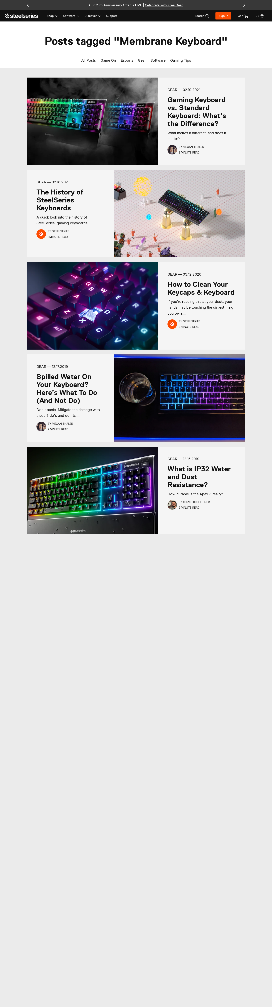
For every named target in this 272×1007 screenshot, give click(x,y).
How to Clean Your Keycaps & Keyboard (201, 288)
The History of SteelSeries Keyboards (59, 200)
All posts (88, 60)
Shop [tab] (50, 15)
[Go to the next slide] (244, 5)
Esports (127, 60)
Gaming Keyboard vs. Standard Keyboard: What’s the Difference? (196, 112)
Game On (108, 60)
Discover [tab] (91, 15)
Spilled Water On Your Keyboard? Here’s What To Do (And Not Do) (66, 388)
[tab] (201, 15)
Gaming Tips (180, 60)
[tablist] (74, 15)
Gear (142, 60)
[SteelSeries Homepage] (24, 16)
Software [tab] (69, 15)
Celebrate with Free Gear (164, 5)
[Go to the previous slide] (27, 5)
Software (158, 60)
